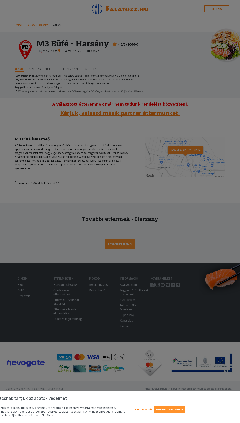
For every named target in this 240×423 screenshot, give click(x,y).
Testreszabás (143, 409)
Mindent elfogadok (169, 409)
